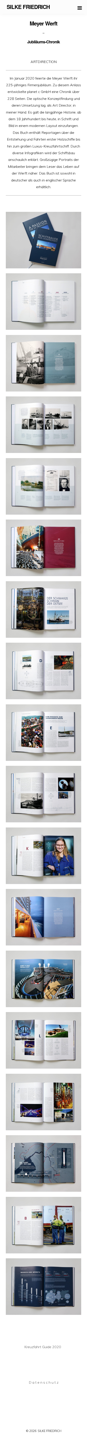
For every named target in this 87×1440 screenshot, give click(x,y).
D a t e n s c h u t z (43, 1382)
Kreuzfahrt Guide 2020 (42, 1347)
